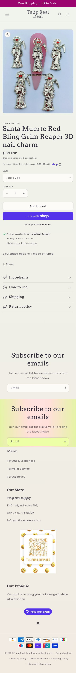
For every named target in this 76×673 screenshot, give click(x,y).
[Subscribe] (65, 388)
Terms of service (39, 658)
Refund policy (16, 476)
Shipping (7, 158)
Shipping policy (59, 658)
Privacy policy (18, 658)
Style (5, 170)
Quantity (8, 186)
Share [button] (10, 264)
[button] (7, 14)
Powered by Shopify (42, 653)
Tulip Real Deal (22, 653)
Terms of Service (18, 469)
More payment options (38, 224)
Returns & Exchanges (21, 461)
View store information (22, 243)
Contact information (39, 664)
